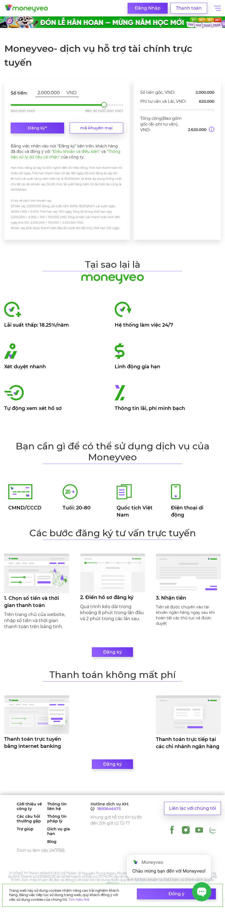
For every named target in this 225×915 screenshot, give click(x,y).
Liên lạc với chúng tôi (192, 808)
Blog (52, 841)
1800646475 (109, 808)
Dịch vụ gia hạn (58, 831)
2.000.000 (104, 104)
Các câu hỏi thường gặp (29, 818)
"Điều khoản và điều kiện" (76, 151)
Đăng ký (112, 652)
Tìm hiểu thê (79, 899)
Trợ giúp (25, 829)
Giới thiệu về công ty (29, 806)
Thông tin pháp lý (57, 818)
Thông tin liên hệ (57, 806)
